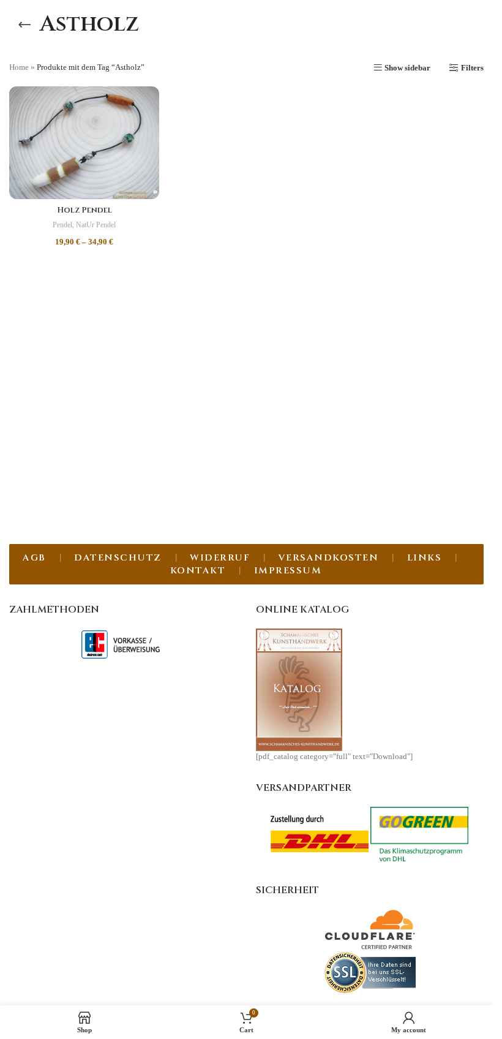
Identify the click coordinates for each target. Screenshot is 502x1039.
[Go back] (24, 24)
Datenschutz (118, 557)
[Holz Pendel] (84, 142)
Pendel (62, 225)
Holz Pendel (84, 210)
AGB (34, 557)
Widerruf (220, 557)
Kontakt (198, 570)
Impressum (288, 570)
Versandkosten (329, 557)
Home (19, 67)
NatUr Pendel (96, 225)
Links (424, 557)
